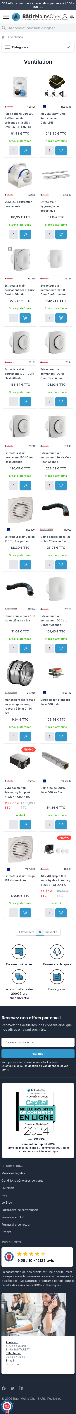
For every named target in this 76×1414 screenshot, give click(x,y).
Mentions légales (13, 1173)
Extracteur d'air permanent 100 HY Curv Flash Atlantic (52, 374)
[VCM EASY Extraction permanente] (20, 175)
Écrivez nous (14, 1364)
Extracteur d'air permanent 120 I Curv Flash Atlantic (19, 457)
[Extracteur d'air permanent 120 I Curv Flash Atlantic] (20, 426)
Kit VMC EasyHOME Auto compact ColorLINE (52, 118)
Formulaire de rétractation (19, 1210)
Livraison (7, 1188)
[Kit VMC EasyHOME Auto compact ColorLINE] (55, 87)
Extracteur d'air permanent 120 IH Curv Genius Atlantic (19, 290)
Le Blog (6, 1202)
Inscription (38, 1053)
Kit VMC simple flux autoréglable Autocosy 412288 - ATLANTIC (55, 880)
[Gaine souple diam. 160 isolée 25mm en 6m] (20, 589)
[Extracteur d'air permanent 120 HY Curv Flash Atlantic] (55, 426)
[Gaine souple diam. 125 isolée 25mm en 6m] (55, 510)
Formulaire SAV (12, 1217)
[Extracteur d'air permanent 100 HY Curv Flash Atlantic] (55, 342)
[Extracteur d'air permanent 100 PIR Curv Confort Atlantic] (55, 259)
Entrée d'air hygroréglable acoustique (49, 206)
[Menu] (5, 16)
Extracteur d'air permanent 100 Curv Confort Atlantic (53, 620)
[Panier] (71, 17)
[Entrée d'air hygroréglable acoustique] (55, 175)
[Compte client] (64, 17)
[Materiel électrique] (3, 37)
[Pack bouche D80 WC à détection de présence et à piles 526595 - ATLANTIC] (20, 87)
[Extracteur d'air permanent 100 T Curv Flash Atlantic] (20, 342)
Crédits (6, 1232)
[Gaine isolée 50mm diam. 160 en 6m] (55, 761)
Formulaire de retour (16, 1224)
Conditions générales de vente (22, 1180)
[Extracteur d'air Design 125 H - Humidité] (20, 849)
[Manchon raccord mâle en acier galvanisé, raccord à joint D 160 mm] (20, 673)
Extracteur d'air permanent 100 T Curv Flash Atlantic (19, 374)
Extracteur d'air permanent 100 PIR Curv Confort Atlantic (54, 290)
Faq (4, 1195)
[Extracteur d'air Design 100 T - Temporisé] (20, 510)
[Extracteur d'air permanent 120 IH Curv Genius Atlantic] (20, 259)
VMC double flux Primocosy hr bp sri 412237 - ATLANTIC (17, 792)
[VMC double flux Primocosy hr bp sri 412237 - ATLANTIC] (20, 761)
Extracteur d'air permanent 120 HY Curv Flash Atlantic (55, 457)
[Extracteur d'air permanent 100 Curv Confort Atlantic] (55, 589)
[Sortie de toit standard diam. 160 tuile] (55, 673)
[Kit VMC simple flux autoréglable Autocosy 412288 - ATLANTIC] (55, 849)
